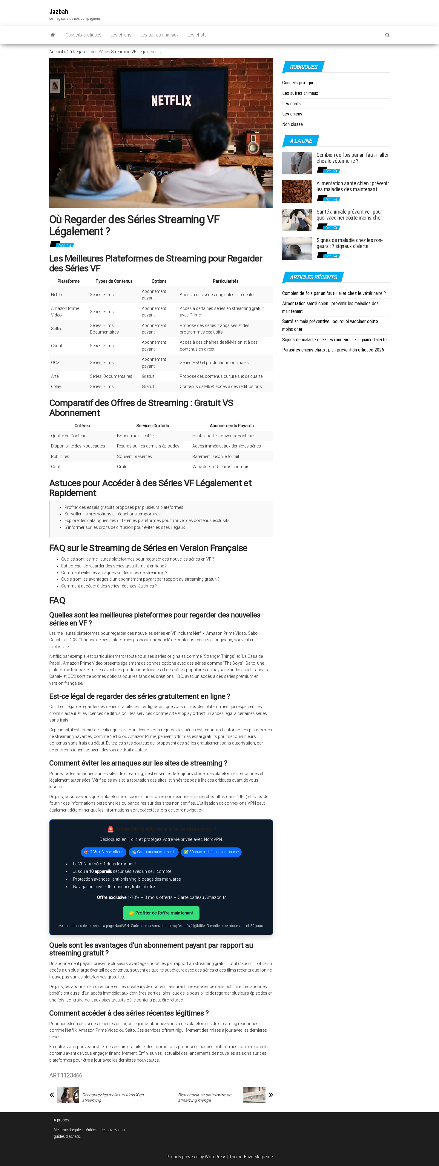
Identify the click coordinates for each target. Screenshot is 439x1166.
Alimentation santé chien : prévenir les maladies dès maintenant (353, 186)
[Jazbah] (53, 35)
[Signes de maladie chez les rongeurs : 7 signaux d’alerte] (297, 248)
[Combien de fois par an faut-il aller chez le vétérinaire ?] (297, 163)
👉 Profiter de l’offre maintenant (161, 913)
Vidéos (91, 1129)
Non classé (292, 124)
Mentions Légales (68, 1129)
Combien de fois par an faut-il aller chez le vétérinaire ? (353, 158)
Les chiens (120, 35)
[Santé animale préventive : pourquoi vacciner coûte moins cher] (297, 220)
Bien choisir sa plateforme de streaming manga (204, 1097)
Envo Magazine (258, 1156)
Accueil (56, 51)
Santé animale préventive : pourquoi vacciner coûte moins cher (350, 214)
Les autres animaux (159, 35)
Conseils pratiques (84, 35)
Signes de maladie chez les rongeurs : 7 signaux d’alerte (350, 243)
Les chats (197, 35)
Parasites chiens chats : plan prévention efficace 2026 (333, 350)
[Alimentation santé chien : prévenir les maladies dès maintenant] (297, 191)
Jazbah (58, 11)
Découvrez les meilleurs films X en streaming (113, 1097)
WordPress (215, 1156)
